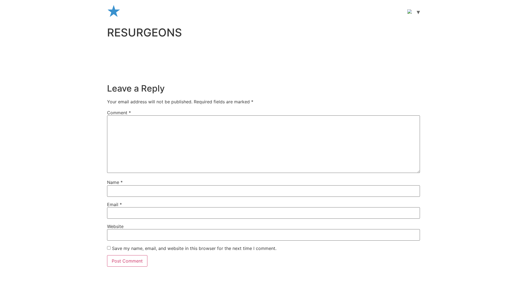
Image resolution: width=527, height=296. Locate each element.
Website (115, 226)
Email (114, 204)
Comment (119, 112)
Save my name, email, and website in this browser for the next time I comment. (194, 248)
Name (115, 182)
